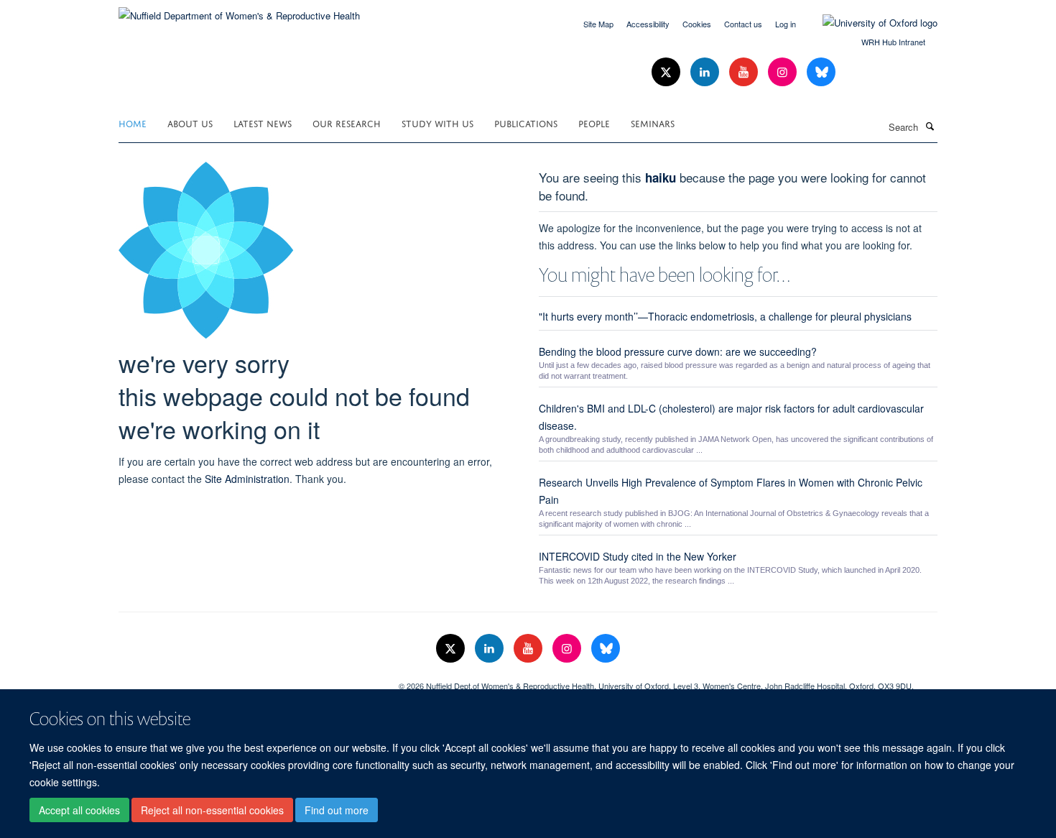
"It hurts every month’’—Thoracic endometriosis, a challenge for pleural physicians (725, 316)
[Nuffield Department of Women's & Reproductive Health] (239, 10)
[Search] (929, 126)
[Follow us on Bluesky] (821, 72)
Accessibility (648, 23)
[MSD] (248, 680)
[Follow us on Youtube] (745, 72)
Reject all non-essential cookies (212, 810)
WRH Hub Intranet (893, 41)
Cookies (696, 23)
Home (133, 122)
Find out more (337, 810)
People (594, 122)
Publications (525, 122)
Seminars (653, 122)
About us (190, 122)
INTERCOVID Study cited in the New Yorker (637, 556)
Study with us (437, 122)
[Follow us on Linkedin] (706, 72)
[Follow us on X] (667, 72)
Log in (785, 23)
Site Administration (247, 478)
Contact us (743, 23)
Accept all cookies (79, 810)
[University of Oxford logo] (869, 23)
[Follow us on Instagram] (784, 72)
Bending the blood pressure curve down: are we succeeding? (678, 351)
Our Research (346, 122)
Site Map (598, 23)
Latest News (262, 122)
